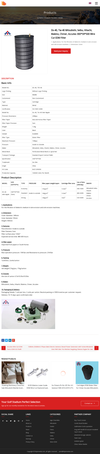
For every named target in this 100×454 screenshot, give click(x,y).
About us (28, 423)
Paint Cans (77, 438)
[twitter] (10, 421)
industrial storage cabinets (82, 435)
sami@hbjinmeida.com (66, 451)
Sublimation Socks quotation (83, 426)
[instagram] (18, 421)
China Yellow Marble (80, 444)
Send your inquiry (61, 51)
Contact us (88, 403)
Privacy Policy (30, 442)
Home (41, 18)
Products (47, 18)
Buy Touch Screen (80, 420)
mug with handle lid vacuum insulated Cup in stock (86, 431)
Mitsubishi (53, 423)
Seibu (51, 436)
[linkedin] (6, 421)
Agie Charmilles (55, 420)
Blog (27, 433)
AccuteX (54, 18)
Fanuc (52, 429)
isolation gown (79, 441)
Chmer (52, 439)
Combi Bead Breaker (81, 423)
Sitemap (28, 439)
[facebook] (2, 421)
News (27, 429)
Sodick (52, 426)
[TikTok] (22, 421)
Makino (52, 433)
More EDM (53, 442)
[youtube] (14, 421)
